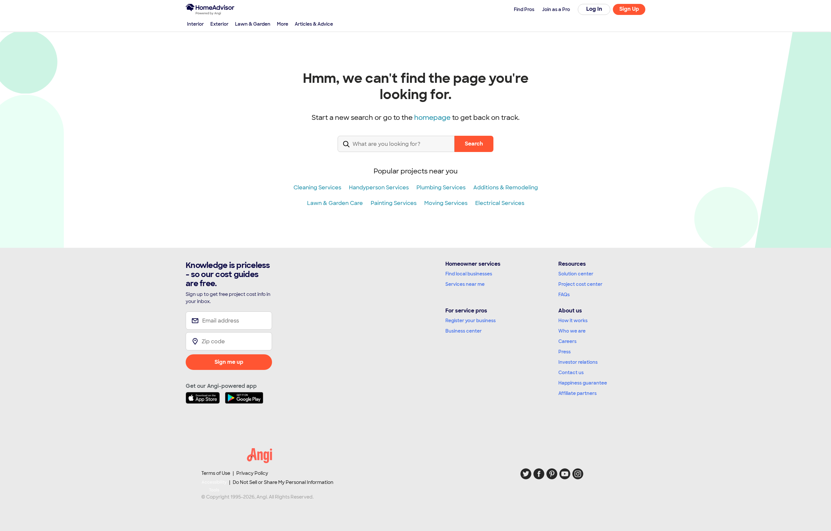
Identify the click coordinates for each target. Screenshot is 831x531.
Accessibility (214, 486)
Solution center (575, 274)
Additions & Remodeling (505, 187)
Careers (567, 341)
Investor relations (578, 362)
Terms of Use (215, 473)
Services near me (465, 284)
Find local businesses (468, 274)
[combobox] (396, 149)
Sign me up (229, 362)
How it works (573, 320)
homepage (432, 117)
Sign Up (629, 9)
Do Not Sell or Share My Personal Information (283, 482)
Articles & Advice (314, 24)
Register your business (470, 320)
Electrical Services (499, 203)
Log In (594, 9)
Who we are (572, 331)
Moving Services (445, 203)
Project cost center (580, 284)
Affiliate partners (577, 393)
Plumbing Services (440, 187)
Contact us (571, 372)
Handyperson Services (379, 187)
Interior (195, 24)
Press (564, 352)
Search (474, 143)
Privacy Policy (252, 473)
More (282, 24)
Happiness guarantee (582, 383)
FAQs (564, 294)
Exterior (219, 24)
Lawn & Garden (252, 24)
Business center (463, 331)
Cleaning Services (317, 187)
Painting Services (393, 203)
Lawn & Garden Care (335, 203)
